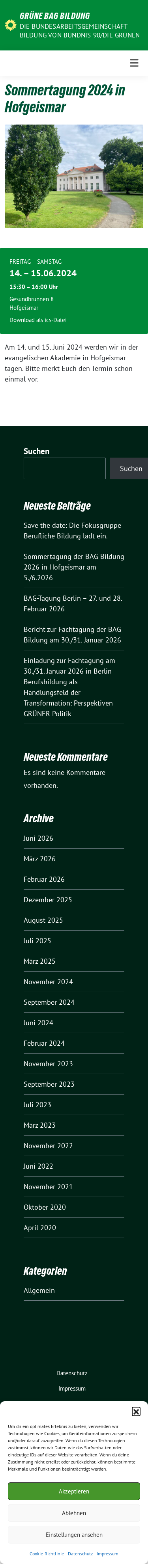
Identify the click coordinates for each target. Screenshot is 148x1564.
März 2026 (40, 858)
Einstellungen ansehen (74, 1534)
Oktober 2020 (45, 1207)
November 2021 (48, 1186)
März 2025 (40, 961)
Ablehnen (74, 1513)
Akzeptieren (74, 1491)
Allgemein (39, 1290)
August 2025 (43, 920)
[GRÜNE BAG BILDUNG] (11, 24)
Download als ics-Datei (38, 320)
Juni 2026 (38, 838)
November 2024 (48, 981)
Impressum (107, 1554)
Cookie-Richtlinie (47, 1554)
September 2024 (49, 1002)
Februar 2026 (44, 879)
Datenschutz (80, 1554)
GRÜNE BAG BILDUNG (55, 16)
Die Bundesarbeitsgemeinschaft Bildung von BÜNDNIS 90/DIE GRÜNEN (80, 30)
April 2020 (40, 1227)
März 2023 (40, 1125)
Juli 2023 (37, 1104)
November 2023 (48, 1063)
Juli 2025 (37, 940)
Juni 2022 (38, 1166)
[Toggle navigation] (134, 63)
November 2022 (48, 1145)
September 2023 (49, 1084)
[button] (136, 1411)
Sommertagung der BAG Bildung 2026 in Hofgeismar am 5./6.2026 (74, 567)
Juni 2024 (38, 1022)
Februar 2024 (44, 1043)
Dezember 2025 (48, 899)
